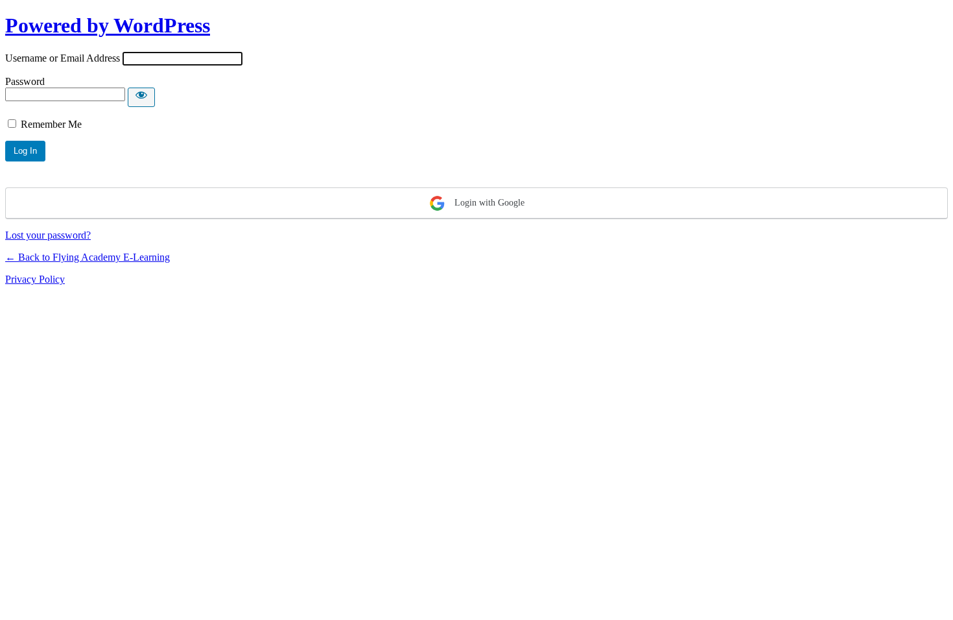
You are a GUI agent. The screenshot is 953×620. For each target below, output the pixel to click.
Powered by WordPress (107, 25)
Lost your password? (48, 235)
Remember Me (51, 124)
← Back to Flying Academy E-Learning (87, 257)
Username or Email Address (62, 58)
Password (25, 81)
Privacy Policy (35, 279)
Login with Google (488, 203)
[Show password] (141, 97)
